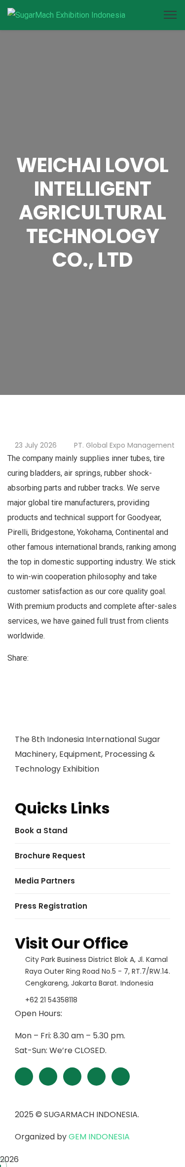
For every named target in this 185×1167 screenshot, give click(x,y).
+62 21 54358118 (51, 1000)
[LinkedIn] (49, 658)
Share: (18, 658)
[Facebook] (34, 658)
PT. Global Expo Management (124, 445)
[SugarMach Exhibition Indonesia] (66, 14)
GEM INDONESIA (99, 1136)
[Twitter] (41, 658)
